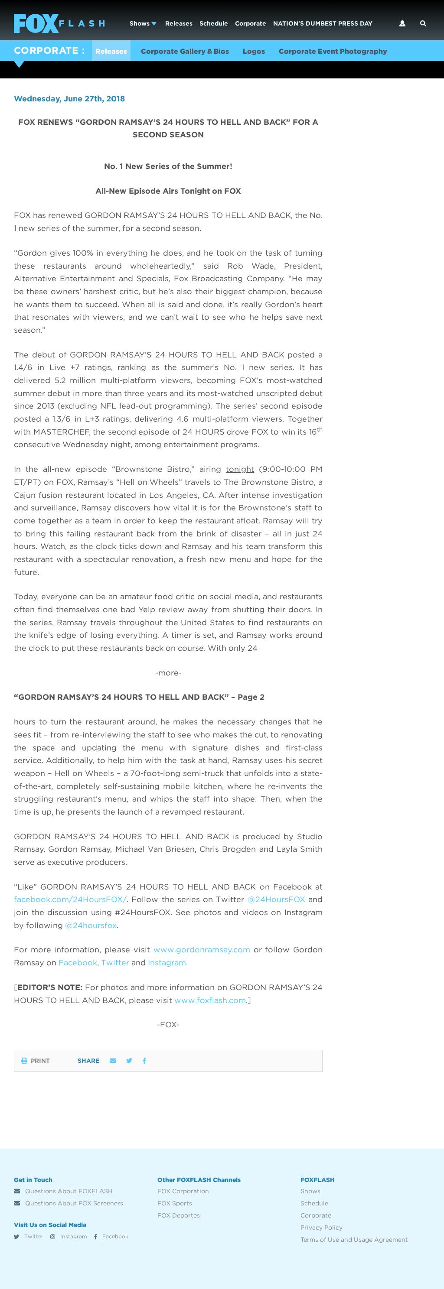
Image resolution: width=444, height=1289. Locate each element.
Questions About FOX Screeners (73, 1203)
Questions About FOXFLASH (68, 1191)
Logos (254, 51)
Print (40, 1060)
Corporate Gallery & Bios (185, 51)
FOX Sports (174, 1203)
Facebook (114, 1236)
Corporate (250, 23)
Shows (140, 23)
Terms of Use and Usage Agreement (354, 1239)
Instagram (73, 1236)
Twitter (33, 1236)
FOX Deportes (178, 1215)
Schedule (213, 23)
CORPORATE (46, 50)
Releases (179, 23)
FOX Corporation (183, 1191)
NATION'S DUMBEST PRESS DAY (322, 23)
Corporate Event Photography (333, 51)
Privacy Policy (321, 1227)
